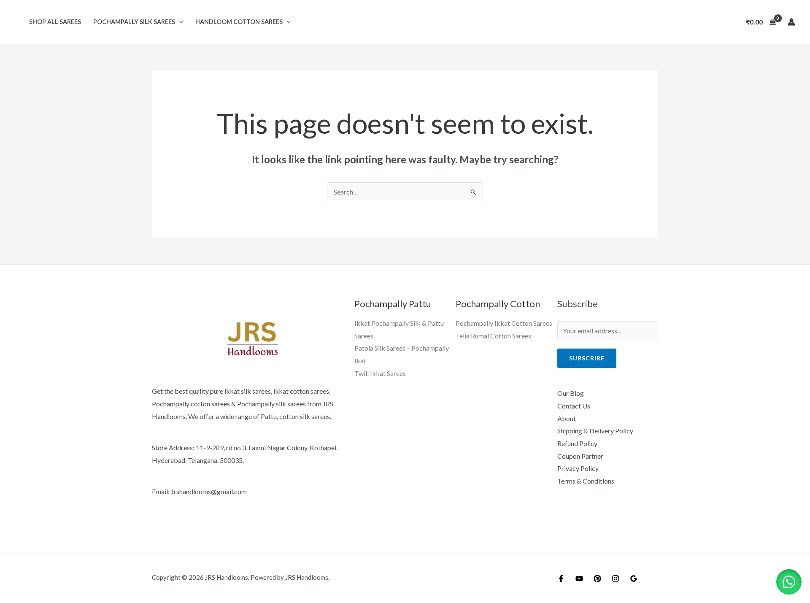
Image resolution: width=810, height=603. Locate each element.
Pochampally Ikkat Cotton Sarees (504, 323)
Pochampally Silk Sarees (134, 21)
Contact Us (573, 406)
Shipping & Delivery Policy (595, 431)
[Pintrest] (597, 578)
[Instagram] (615, 578)
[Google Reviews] (633, 578)
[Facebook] (561, 578)
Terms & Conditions (585, 481)
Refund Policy (577, 443)
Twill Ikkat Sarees (380, 373)
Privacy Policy (578, 468)
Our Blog (570, 393)
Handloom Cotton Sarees (239, 21)
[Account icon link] (791, 22)
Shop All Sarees (55, 21)
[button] (179, 21)
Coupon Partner (580, 456)
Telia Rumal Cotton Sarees (493, 336)
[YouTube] (579, 578)
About (566, 418)
